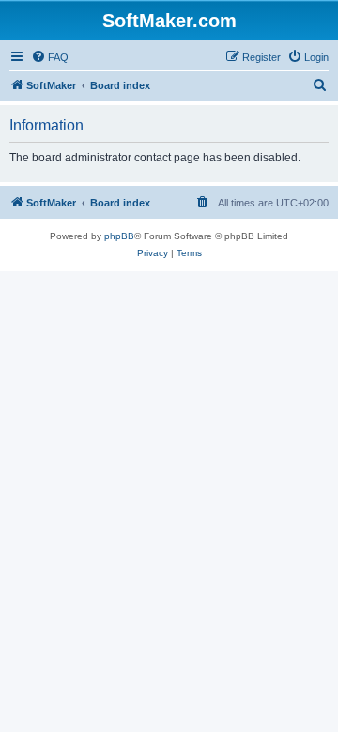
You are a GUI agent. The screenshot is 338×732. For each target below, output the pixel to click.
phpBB (119, 236)
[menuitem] (50, 57)
